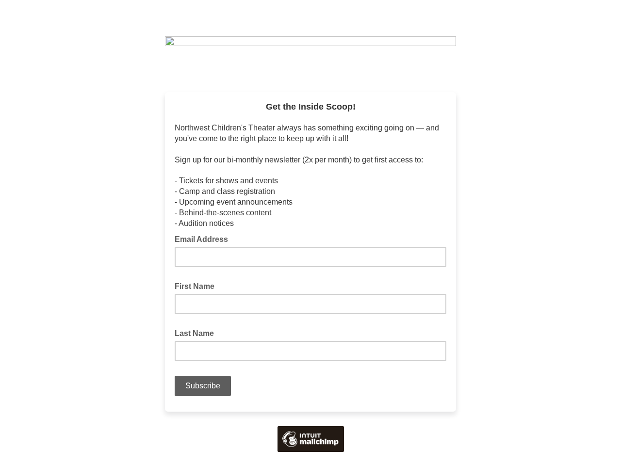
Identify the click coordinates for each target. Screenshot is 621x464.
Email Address (204, 238)
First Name (197, 285)
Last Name (197, 332)
